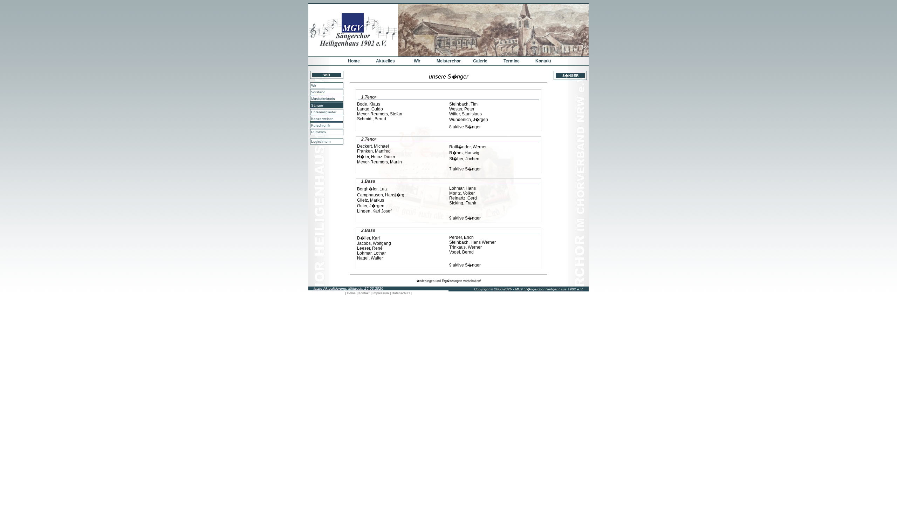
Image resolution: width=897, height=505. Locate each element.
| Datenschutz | (401, 293)
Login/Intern (321, 141)
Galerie (480, 61)
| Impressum (380, 293)
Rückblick (318, 132)
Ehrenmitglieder (323, 112)
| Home (351, 293)
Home (354, 61)
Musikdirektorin (323, 99)
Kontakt (543, 61)
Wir (417, 61)
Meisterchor (449, 61)
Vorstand (318, 92)
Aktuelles (385, 61)
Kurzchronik (320, 125)
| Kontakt (364, 293)
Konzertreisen (322, 119)
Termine (512, 61)
